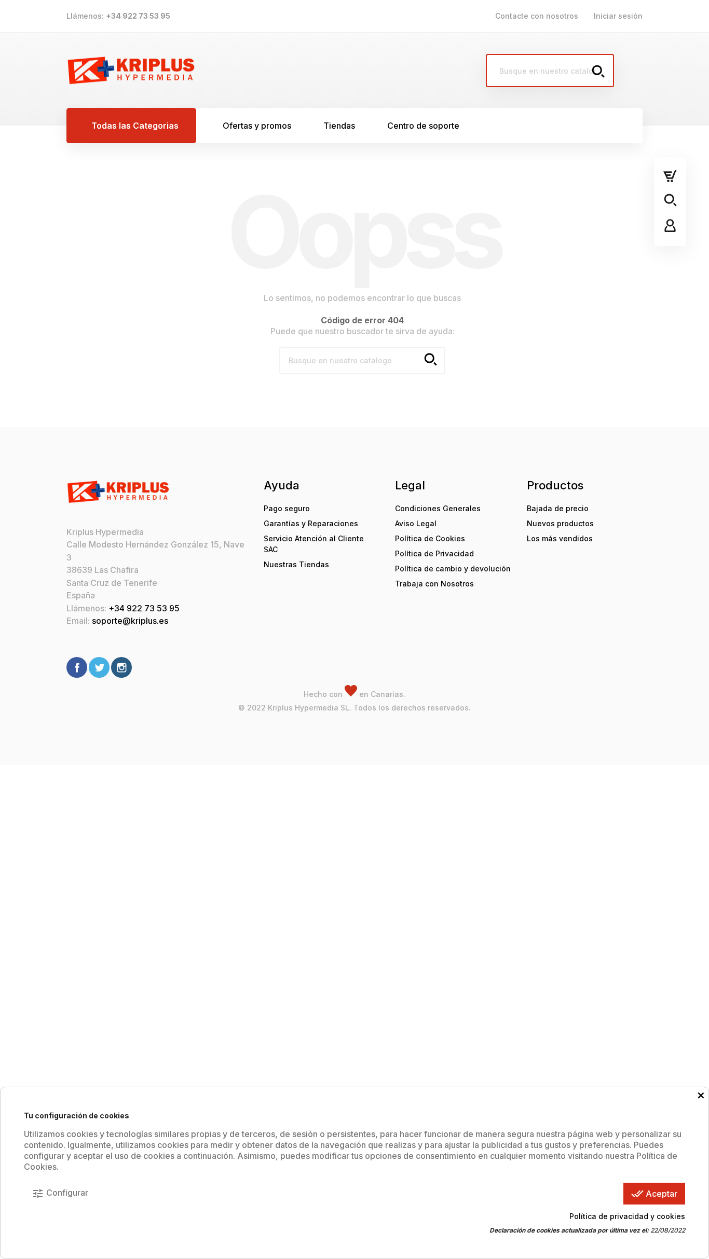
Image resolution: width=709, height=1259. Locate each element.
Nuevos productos (560, 523)
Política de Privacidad (434, 553)
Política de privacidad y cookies (627, 1216)
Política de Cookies (430, 538)
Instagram (121, 667)
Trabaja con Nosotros (434, 583)
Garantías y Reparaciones (311, 523)
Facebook (76, 667)
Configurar (60, 1193)
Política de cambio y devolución (453, 568)
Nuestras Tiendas (296, 564)
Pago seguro (287, 508)
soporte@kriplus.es (130, 620)
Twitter (99, 667)
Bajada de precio (558, 508)
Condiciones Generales (438, 508)
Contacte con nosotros (536, 15)
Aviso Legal (416, 523)
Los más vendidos (560, 538)
